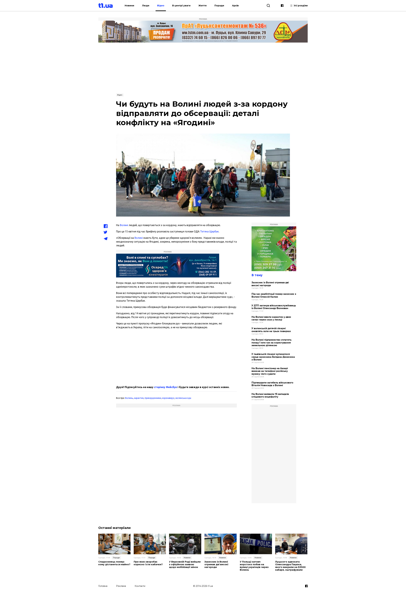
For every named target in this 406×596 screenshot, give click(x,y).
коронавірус (168, 398)
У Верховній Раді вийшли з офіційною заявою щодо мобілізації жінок (185, 564)
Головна (102, 586)
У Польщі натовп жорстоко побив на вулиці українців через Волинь (254, 565)
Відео (160, 5)
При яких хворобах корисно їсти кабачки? (148, 563)
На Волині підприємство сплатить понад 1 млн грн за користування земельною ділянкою (271, 343)
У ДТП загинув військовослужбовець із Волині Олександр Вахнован (274, 307)
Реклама (121, 586)
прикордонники (153, 398)
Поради (219, 5)
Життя (202, 5)
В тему (257, 275)
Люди (145, 5)
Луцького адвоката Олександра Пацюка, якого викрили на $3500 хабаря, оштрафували (290, 565)
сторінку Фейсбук (165, 387)
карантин (139, 398)
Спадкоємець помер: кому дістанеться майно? (114, 563)
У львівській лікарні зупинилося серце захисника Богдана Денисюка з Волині (273, 357)
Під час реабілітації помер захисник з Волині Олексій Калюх (274, 295)
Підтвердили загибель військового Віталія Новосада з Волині (272, 384)
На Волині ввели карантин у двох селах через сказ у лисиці (271, 318)
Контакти (140, 586)
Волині (124, 225)
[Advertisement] (203, 68)
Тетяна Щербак (209, 231)
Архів (235, 5)
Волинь (129, 398)
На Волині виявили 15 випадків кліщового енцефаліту (270, 395)
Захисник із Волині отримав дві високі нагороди (270, 284)
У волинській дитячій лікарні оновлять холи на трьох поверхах (271, 330)
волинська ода (183, 398)
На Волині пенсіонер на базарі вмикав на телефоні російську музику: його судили (270, 371)
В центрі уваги (181, 5)
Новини (129, 5)
